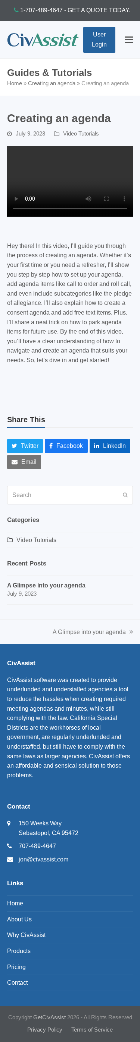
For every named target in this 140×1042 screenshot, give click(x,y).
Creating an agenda (51, 83)
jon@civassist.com (43, 859)
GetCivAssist (49, 1017)
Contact (17, 982)
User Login (99, 39)
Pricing (16, 967)
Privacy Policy (44, 1030)
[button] (129, 39)
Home (14, 83)
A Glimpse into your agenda (89, 633)
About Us (19, 919)
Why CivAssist (26, 935)
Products (19, 951)
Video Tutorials (81, 134)
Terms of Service (92, 1030)
